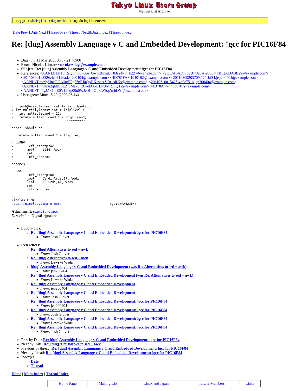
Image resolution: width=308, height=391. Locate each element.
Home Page (68, 383)
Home (16, 374)
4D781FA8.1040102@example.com (140, 77)
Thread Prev (57, 32)
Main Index (33, 374)
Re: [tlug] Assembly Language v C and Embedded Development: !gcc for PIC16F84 (99, 232)
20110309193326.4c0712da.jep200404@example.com (65, 77)
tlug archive (59, 21)
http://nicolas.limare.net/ (37, 203)
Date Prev (20, 32)
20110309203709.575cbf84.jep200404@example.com (214, 77)
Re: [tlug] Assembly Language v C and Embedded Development (83, 284)
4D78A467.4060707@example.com (180, 86)
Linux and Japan (156, 383)
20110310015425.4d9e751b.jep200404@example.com (193, 82)
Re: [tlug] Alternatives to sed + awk (59, 249)
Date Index (99, 32)
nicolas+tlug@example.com (82, 64)
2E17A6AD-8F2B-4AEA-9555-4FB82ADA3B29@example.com (215, 73)
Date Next (38, 32)
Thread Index (120, 32)
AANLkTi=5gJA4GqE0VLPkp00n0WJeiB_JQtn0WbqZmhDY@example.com (84, 90)
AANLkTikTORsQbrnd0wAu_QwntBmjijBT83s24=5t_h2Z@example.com (100, 73)
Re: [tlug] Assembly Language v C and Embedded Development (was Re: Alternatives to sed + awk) (112, 275)
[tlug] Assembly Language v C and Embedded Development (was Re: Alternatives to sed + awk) (108, 267)
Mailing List (38, 21)
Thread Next (79, 32)
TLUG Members (212, 383)
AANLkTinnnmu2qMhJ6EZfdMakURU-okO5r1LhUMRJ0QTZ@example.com (85, 86)
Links (249, 383)
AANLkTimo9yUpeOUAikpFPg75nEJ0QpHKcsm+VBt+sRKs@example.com (84, 82)
